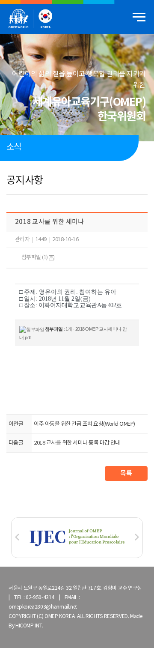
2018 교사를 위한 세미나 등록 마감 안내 (77, 443)
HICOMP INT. (29, 626)
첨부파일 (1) (35, 257)
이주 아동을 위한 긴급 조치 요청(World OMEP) (84, 424)
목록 (126, 473)
